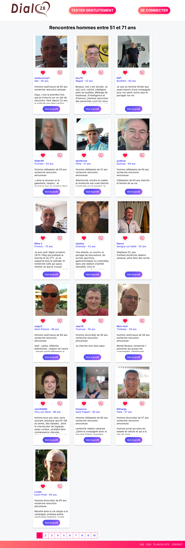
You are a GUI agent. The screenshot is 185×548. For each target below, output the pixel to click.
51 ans (87, 163)
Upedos (80, 243)
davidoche (81, 160)
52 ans (89, 80)
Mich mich (122, 326)
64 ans (131, 163)
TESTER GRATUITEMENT (92, 10)
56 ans (91, 329)
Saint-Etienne (41, 329)
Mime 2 (38, 243)
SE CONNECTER (154, 10)
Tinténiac (122, 329)
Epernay (121, 163)
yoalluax (121, 160)
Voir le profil (51, 108)
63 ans (49, 163)
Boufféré (121, 80)
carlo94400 (40, 409)
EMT (119, 78)
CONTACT (177, 544)
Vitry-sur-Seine (42, 411)
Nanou (120, 243)
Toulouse (80, 329)
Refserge (121, 409)
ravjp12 (38, 326)
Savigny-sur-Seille (126, 246)
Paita (119, 411)
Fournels (39, 163)
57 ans (128, 411)
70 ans (49, 246)
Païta (78, 163)
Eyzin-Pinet (40, 494)
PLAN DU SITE (161, 544)
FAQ (142, 544)
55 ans (142, 246)
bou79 (79, 78)
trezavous (81, 409)
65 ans (44, 80)
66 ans (57, 411)
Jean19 (79, 326)
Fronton (38, 246)
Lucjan (38, 491)
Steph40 (39, 160)
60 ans (132, 80)
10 (94, 535)
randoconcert (42, 78)
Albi (36, 80)
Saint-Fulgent (83, 411)
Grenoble (81, 246)
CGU (148, 544)
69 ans (55, 329)
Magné (79, 80)
